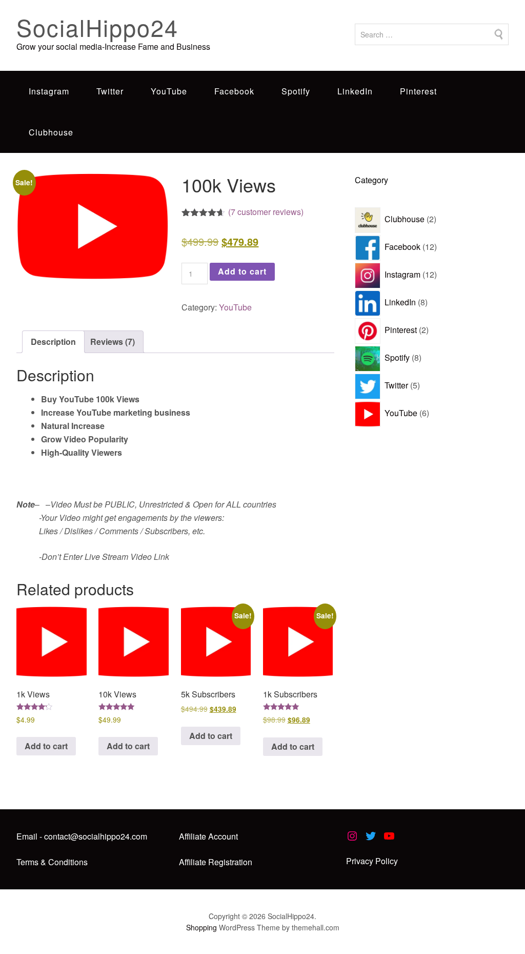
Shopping (201, 927)
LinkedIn (355, 91)
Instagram (49, 91)
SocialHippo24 (97, 27)
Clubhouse (51, 132)
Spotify (295, 91)
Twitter (110, 91)
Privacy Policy (372, 861)
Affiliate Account (208, 836)
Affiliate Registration (215, 862)
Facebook (234, 91)
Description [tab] (53, 341)
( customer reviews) (266, 212)
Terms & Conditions (52, 862)
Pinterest (418, 91)
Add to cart (242, 271)
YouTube (169, 91)
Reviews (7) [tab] (112, 341)
